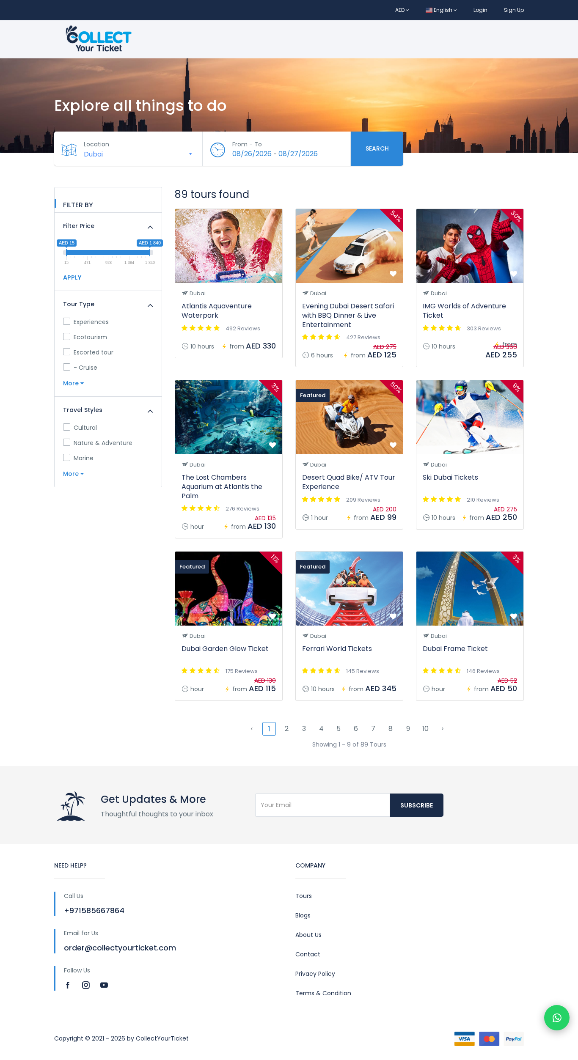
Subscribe (416, 805)
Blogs (303, 915)
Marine (84, 458)
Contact (307, 954)
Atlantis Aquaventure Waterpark (217, 310)
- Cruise (85, 367)
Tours (303, 896)
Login (480, 10)
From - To (247, 144)
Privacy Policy (315, 973)
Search (377, 148)
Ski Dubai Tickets (450, 477)
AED (400, 10)
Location (96, 144)
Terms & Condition (323, 993)
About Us (308, 935)
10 (425, 728)
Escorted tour (93, 352)
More (71, 383)
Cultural (85, 427)
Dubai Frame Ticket (455, 649)
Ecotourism (90, 337)
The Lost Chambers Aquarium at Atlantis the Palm (222, 486)
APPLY (72, 277)
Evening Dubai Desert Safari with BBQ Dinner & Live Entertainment (348, 315)
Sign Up (514, 10)
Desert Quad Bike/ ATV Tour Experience (348, 482)
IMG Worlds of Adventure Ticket (464, 310)
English (443, 10)
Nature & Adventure (103, 443)
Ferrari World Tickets (337, 649)
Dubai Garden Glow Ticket (225, 649)
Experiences (91, 322)
